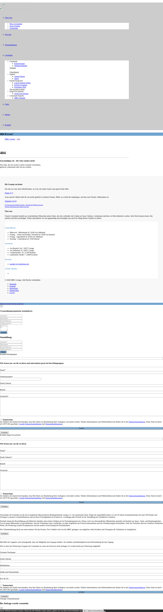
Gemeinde (9, 55)
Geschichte (14, 28)
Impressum (14, 288)
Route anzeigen (18, 304)
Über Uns (8, 18)
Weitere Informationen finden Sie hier (17, 207)
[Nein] (105, 611)
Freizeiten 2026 (20, 87)
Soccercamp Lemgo (17, 89)
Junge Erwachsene (21, 94)
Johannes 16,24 (10, 201)
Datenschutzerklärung (137, 422)
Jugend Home (19, 76)
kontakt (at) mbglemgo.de (19, 264)
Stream (7, 115)
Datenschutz (14, 290)
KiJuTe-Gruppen (20, 85)
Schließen (4, 433)
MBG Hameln (19, 98)
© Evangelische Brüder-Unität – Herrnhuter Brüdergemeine (24, 205)
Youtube (13, 68)
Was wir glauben (16, 24)
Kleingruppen (19, 64)
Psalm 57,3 (9, 193)
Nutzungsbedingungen (53, 424)
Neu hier (8, 34)
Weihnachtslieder (20, 66)
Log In (12, 293)
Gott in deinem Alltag (22, 83)
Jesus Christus (15, 26)
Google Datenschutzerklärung (30, 424)
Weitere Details (5, 304)
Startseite (13, 284)
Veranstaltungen (11, 45)
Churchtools (14, 72)
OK (85, 611)
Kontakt (8, 125)
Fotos (7, 104)
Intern (16, 79)
